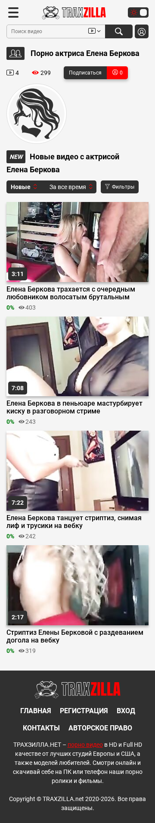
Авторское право (100, 728)
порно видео (85, 744)
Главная (35, 711)
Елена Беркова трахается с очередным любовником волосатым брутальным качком (70, 293)
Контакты (41, 728)
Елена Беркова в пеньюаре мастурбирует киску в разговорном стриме (74, 407)
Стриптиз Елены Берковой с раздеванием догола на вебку (74, 636)
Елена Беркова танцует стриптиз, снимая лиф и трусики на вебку (74, 522)
